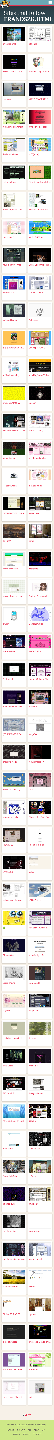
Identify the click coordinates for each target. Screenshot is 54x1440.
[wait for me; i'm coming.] (14, 1249)
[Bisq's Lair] (40, 1001)
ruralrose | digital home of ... (40, 71)
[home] (40, 531)
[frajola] (40, 862)
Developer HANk (37, 347)
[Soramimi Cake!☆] (14, 1166)
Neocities (10, 1424)
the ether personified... (13, 209)
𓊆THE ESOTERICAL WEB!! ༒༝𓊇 (14, 734)
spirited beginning (11, 375)
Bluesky (42, 1424)
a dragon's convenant (13, 126)
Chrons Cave (9, 955)
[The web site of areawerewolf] (14, 1360)
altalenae (33, 43)
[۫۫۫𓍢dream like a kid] (40, 835)
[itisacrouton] (40, 1222)
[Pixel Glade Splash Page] (40, 172)
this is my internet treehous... (14, 347)
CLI (29, 1430)
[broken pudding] (40, 421)
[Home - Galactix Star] (40, 669)
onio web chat (9, 43)
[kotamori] (40, 1111)
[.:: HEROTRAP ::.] (40, 283)
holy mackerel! (10, 181)
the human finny (10, 154)
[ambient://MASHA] (14, 393)
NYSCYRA (8, 872)
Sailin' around (9, 982)
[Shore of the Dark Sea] (40, 807)
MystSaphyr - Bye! (37, 955)
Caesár (32, 402)
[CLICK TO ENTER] (14, 1304)
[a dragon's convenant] (14, 117)
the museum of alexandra (14, 706)
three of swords (10, 1341)
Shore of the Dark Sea (39, 816)
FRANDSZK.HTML (28, 19)
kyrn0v (32, 789)
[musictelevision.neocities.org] (14, 586)
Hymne (32, 1314)
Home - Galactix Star (39, 678)
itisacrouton (34, 1231)
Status (16, 1434)
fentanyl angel (35, 1258)
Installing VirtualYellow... (40, 375)
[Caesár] (40, 393)
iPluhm (6, 623)
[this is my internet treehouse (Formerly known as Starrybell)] (14, 338)
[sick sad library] (14, 310)
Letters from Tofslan (12, 899)
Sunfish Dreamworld (38, 596)
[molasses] (40, 1360)
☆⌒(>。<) (34, 154)
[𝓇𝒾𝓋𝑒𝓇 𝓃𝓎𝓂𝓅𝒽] (40, 973)
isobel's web (34, 513)
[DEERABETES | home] (14, 504)
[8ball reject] (14, 669)
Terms (26, 1434)
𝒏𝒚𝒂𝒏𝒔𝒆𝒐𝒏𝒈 (33, 568)
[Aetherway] (40, 310)
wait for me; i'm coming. (14, 1258)
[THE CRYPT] (14, 1056)
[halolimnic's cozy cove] (14, 1111)
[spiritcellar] (40, 697)
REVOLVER (8, 1093)
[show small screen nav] (50, 2)
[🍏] (14, 918)
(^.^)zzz (32, 1175)
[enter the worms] (14, 1277)
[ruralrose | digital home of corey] (40, 62)
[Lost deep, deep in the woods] (14, 1028)
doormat (32, 1037)
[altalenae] (40, 34)
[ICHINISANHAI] (40, 227)
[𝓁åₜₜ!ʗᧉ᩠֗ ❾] (40, 724)
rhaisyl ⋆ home (35, 1093)
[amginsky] (40, 1194)
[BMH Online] (14, 283)
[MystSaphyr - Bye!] (40, 945)
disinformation (9, 1231)
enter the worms (10, 1286)
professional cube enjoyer (40, 1341)
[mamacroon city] (14, 807)
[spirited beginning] (14, 365)
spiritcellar (33, 706)
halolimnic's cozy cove (13, 1120)
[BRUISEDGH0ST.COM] (14, 421)
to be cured (8, 1148)
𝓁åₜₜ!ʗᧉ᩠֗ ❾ (33, 734)
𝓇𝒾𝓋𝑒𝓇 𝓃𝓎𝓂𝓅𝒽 (34, 982)
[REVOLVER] (14, 1084)
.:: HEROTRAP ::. (37, 292)
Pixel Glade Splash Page (40, 181)
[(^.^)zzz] (40, 1166)
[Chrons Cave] (14, 945)
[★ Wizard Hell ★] (40, 752)
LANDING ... (35, 899)
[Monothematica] (40, 614)
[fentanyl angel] (40, 1249)
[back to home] (5, 4)
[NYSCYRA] (14, 862)
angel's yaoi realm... (38, 458)
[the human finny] (14, 144)
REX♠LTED (8, 844)
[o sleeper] (14, 89)
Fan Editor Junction (38, 927)
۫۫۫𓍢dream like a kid (36, 844)
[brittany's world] (14, 752)
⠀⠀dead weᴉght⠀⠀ (11, 485)
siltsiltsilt (32, 1286)
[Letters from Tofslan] (14, 890)
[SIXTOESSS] (40, 642)
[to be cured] (14, 1139)
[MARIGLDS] (40, 1139)
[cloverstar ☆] (14, 227)
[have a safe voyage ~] (14, 255)
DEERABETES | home (13, 513)
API (43, 1430)
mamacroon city (10, 816)
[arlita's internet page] (40, 117)
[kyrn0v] (40, 780)
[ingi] (40, 1387)
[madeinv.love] (14, 642)
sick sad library (10, 319)
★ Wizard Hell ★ (36, 761)
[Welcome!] (40, 1056)
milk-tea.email (35, 485)
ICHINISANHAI (36, 237)
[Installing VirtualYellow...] (40, 365)
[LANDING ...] (40, 890)
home (31, 540)
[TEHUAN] (14, 531)
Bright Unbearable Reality (40, 264)
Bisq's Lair (33, 1010)
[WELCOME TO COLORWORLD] (14, 62)
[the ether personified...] (14, 200)
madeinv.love (9, 651)
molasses (33, 1369)
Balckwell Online (10, 568)
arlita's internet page (38, 126)
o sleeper (7, 98)
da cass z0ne (9, 1203)
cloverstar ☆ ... (10, 237)
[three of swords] (14, 1332)
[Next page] (29, 1414)
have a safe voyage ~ (13, 264)
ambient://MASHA (11, 402)
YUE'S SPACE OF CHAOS (40, 98)
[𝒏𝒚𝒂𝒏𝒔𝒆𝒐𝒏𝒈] (40, 559)
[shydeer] (14, 1001)
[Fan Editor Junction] (40, 918)
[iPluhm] (14, 614)
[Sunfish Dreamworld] (40, 586)
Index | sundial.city (11, 789)
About (10, 1430)
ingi (30, 1396)
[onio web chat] (14, 34)
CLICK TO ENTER (11, 1314)
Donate (21, 1430)
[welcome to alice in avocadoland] (40, 200)
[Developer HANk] (40, 338)
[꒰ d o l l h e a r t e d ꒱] (14, 1387)
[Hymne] (40, 1304)
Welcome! (33, 1065)
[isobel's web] (40, 504)
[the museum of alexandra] (14, 697)
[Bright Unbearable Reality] (40, 255)
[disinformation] (14, 1222)
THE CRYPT (9, 1065)
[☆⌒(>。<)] (40, 144)
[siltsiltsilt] (40, 1277)
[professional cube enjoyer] (40, 1332)
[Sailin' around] (14, 973)
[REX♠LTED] (14, 835)
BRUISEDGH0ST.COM (14, 430)
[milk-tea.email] (40, 476)
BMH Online (8, 292)
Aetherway (34, 319)
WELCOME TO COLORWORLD (14, 71)
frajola (31, 872)
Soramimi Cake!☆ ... (12, 1175)
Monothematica (36, 623)
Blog (36, 1430)
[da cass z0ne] (14, 1194)
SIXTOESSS (35, 651)
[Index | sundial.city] (14, 780)
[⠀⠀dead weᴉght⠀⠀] (14, 476)
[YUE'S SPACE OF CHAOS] (40, 89)
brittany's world (10, 761)
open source (22, 1424)
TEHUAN (7, 540)
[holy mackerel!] (14, 172)
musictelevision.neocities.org (14, 596)
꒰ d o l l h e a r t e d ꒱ (12, 1396)
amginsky (33, 1203)
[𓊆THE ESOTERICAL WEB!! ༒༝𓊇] (14, 724)
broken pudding (36, 430)
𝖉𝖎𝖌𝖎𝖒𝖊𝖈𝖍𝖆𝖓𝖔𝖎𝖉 (9, 458)
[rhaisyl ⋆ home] (40, 1084)
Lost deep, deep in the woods (14, 1037)
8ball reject (8, 678)
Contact (37, 1434)
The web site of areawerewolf (14, 1369)
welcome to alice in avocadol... (40, 209)
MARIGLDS (34, 1148)
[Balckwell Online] (14, 559)
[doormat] (40, 1028)
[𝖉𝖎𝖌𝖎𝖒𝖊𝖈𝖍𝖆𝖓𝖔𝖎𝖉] (14, 448)
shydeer (6, 1010)
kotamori (33, 1120)
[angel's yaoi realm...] (40, 448)
